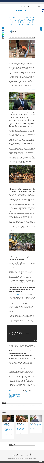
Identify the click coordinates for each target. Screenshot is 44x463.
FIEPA (27, 223)
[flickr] (40, 3)
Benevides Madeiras (13, 262)
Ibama (14, 230)
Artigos (17, 405)
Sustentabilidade (6, 423)
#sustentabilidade (18, 394)
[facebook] (13, 454)
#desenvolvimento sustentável (12, 394)
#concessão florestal (11, 397)
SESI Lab (3, 405)
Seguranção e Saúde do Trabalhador (15, 89)
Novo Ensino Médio (26, 89)
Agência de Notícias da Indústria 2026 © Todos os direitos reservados (11, 461)
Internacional (32, 405)
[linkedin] (41, 3)
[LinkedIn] (3, 36)
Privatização (32, 89)
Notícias (9, 458)
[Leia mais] (8, 418)
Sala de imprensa (26, 458)
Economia (23, 87)
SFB (26, 139)
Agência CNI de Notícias (27, 391)
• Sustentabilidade (11, 391)
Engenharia (19, 87)
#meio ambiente (10, 395)
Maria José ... (14, 31)
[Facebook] (3, 30)
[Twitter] (3, 32)
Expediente (34, 458)
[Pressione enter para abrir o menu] (2, 6)
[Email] (3, 38)
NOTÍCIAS (18, 10)
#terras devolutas (18, 396)
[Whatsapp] (3, 34)
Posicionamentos (20, 458)
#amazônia (14, 395)
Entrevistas (32, 423)
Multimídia (30, 458)
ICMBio (15, 379)
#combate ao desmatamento (12, 396)
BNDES (24, 196)
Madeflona (19, 294)
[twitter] (37, 3)
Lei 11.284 (11, 72)
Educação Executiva (29, 87)
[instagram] (22, 454)
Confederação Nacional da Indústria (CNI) (17, 75)
